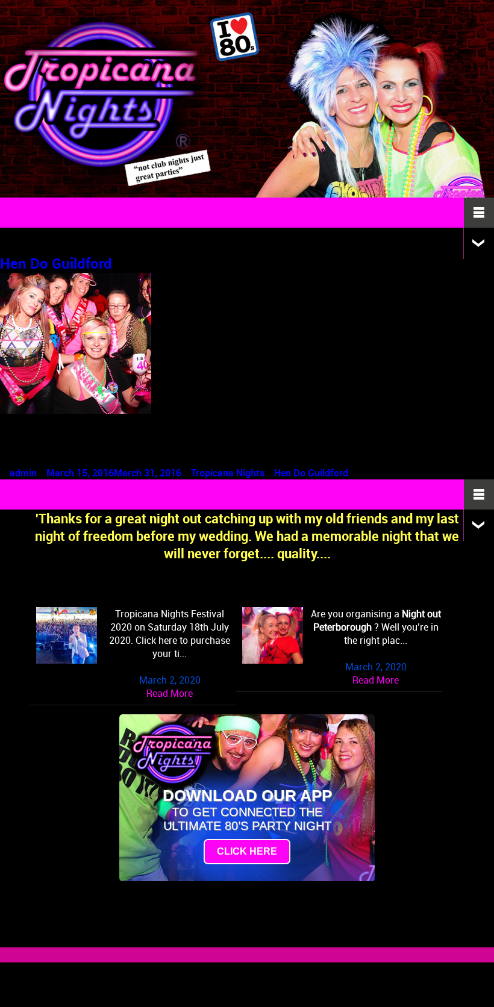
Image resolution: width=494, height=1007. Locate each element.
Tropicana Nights (227, 472)
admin (23, 472)
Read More (169, 693)
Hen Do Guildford (56, 263)
